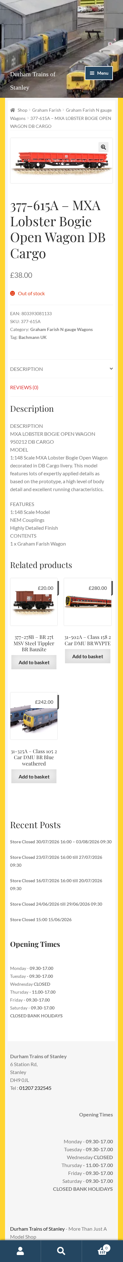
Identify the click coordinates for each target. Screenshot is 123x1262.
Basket (95, 1245)
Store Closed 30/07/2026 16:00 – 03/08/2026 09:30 (61, 841)
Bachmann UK (33, 337)
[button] (103, 147)
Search (61, 1251)
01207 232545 (35, 1088)
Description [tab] (26, 369)
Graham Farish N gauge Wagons (61, 329)
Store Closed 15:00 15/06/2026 (41, 919)
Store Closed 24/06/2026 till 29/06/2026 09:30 (56, 904)
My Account (20, 1251)
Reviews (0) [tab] (24, 387)
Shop (22, 110)
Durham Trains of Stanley (37, 1229)
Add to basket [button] (34, 662)
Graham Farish (46, 110)
